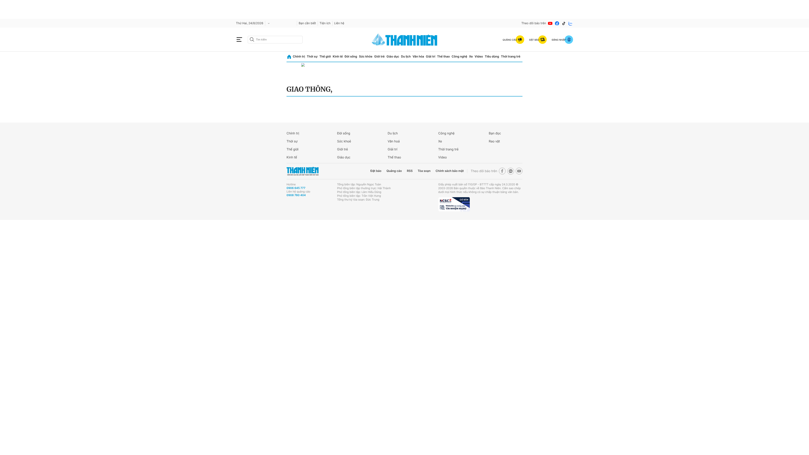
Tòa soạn (424, 171)
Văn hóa (418, 56)
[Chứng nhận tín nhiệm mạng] (454, 204)
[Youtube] (550, 23)
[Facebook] (557, 23)
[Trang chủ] (289, 57)
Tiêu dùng (492, 56)
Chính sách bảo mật (449, 171)
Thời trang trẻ (510, 56)
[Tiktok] (563, 23)
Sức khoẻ (344, 141)
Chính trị (299, 56)
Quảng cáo (394, 171)
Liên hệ (339, 23)
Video (479, 56)
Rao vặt (494, 141)
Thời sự (312, 56)
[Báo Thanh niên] (303, 171)
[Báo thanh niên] (404, 39)
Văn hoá (394, 141)
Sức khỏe (365, 56)
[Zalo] (570, 23)
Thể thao (443, 56)
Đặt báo (375, 171)
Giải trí (430, 56)
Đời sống (351, 56)
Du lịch (406, 56)
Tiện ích (325, 23)
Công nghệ (459, 56)
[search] (275, 39)
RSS (410, 171)
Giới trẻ (379, 56)
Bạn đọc (495, 133)
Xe (471, 56)
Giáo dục (392, 56)
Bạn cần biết (307, 23)
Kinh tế (338, 56)
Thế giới (325, 56)
